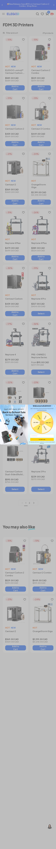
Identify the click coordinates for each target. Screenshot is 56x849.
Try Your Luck (42, 439)
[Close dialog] (54, 406)
